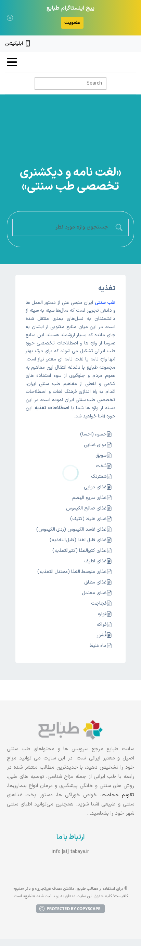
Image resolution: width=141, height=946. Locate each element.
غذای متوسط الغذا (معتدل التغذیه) (71, 571)
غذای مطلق (95, 582)
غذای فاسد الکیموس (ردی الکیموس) (71, 529)
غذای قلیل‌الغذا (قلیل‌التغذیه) (78, 540)
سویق (100, 455)
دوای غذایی (95, 444)
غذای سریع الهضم (89, 497)
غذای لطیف (95, 561)
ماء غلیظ (98, 645)
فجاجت (98, 603)
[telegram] (110, 43)
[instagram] (121, 43)
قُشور (101, 635)
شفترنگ (98, 476)
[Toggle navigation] (12, 62)
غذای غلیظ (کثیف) (88, 518)
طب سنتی (105, 302)
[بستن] (10, 17)
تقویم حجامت (118, 795)
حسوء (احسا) (93, 434)
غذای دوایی (95, 487)
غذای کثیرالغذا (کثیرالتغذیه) (79, 550)
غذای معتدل (94, 592)
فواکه (101, 624)
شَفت (101, 466)
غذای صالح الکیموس (86, 508)
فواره (102, 614)
